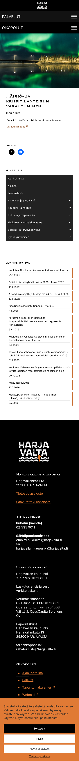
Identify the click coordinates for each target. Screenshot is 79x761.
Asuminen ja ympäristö (21, 200)
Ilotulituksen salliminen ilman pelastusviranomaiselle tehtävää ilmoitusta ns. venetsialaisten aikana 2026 (38, 353)
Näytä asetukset (39, 748)
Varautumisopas (16, 126)
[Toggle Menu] (74, 16)
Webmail (28, 695)
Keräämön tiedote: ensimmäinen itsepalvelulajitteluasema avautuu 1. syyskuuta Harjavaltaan (35, 321)
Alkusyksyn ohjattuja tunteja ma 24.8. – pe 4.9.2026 (39, 294)
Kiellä (39, 738)
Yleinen (12, 185)
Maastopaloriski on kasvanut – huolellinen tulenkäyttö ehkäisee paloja (33, 396)
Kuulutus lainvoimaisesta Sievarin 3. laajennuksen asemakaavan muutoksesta (37, 338)
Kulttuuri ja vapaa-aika (21, 215)
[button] (11, 16)
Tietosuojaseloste (39, 756)
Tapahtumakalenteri (37, 687)
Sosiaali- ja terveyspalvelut (24, 229)
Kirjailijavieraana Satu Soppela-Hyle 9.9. (31, 305)
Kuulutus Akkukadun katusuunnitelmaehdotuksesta (38, 270)
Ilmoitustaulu (15, 193)
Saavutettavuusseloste (33, 502)
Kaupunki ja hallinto (19, 207)
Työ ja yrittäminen (18, 237)
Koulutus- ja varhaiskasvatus (25, 222)
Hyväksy (39, 728)
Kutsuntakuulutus (19, 382)
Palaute (27, 680)
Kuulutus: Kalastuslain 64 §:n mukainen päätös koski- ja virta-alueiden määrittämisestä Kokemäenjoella (39, 369)
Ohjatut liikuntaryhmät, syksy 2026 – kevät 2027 (36, 282)
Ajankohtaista (16, 178)
